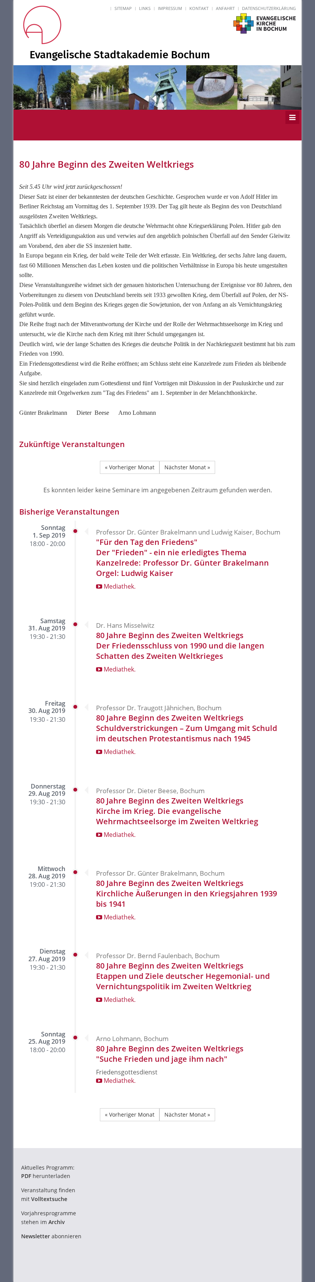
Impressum (170, 8)
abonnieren (51, 1236)
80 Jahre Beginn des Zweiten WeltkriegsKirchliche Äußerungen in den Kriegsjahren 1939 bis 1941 (186, 893)
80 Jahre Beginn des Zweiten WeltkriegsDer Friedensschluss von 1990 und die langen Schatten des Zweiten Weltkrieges (180, 645)
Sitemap (123, 8)
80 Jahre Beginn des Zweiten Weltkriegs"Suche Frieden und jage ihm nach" (170, 1053)
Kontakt (199, 8)
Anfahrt (225, 8)
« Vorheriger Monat (129, 467)
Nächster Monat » (187, 467)
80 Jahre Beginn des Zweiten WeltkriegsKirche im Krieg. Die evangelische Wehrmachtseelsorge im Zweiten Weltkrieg (177, 811)
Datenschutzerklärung (269, 8)
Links (145, 8)
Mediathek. (119, 586)
